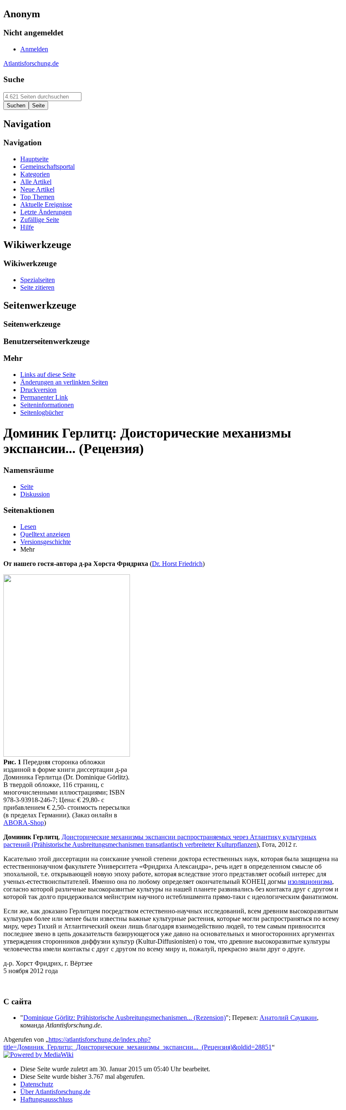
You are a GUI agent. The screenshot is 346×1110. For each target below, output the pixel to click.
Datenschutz (36, 1084)
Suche (13, 79)
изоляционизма (310, 881)
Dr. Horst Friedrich (177, 563)
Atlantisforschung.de (31, 63)
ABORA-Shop (23, 822)
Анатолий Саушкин (288, 1017)
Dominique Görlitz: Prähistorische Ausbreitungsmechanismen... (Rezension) (124, 1017)
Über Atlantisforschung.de (55, 1091)
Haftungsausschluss (46, 1099)
